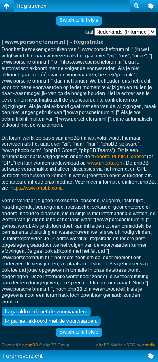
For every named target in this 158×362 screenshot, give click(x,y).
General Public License (118, 156)
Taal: (89, 32)
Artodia (148, 345)
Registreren (32, 5)
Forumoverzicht (22, 355)
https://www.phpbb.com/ (36, 188)
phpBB (31, 345)
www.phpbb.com (105, 163)
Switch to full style (79, 20)
